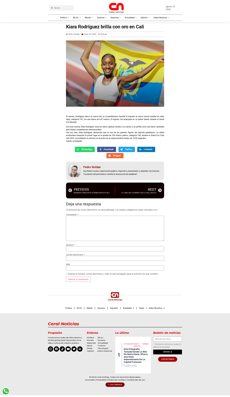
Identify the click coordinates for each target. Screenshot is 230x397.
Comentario (72, 215)
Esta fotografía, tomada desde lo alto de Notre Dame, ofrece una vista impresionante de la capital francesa (136, 355)
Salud (141, 308)
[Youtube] (68, 349)
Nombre (70, 245)
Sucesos (100, 17)
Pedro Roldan (131, 365)
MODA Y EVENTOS (137, 345)
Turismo (101, 345)
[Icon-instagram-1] (50, 349)
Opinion (144, 17)
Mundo (88, 17)
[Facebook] (56, 349)
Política (90, 337)
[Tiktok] (62, 349)
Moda (89, 348)
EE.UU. (76, 17)
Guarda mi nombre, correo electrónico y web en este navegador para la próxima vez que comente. (113, 274)
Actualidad (129, 17)
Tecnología (103, 348)
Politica (63, 17)
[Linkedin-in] (80, 349)
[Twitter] (74, 349)
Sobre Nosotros (160, 17)
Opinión (91, 351)
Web (68, 264)
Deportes (115, 17)
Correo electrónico (75, 255)
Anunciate (90, 380)
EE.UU (79, 308)
